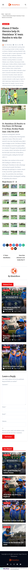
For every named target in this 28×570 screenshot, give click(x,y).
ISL (12, 70)
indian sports (11, 66)
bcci (24, 47)
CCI (4, 49)
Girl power (5, 53)
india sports (6, 64)
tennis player (19, 85)
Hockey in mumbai (17, 59)
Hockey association (18, 57)
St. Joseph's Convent (14, 83)
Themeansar (14, 556)
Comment (5, 384)
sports (18, 79)
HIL (25, 53)
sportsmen (8, 81)
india (23, 62)
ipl (10, 70)
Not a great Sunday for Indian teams (11, 308)
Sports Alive (6, 24)
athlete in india (7, 47)
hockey (4, 55)
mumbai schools (13, 74)
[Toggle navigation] (3, 5)
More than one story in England (11, 337)
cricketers (5, 51)
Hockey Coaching (7, 59)
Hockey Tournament (15, 62)
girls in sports (12, 53)
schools (5, 79)
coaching (8, 49)
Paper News (22, 554)
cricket (13, 49)
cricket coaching (19, 49)
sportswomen (15, 81)
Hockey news (6, 62)
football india (22, 51)
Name (4, 407)
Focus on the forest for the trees (13, 543)
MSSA (15, 70)
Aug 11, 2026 (17, 311)
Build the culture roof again (13, 366)
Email (4, 414)
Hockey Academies (12, 55)
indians (8, 68)
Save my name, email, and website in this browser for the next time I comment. (13, 431)
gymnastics (20, 53)
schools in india (12, 79)
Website (4, 421)
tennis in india (11, 85)
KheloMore (9, 45)
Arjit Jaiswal (8, 311)
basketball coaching (17, 47)
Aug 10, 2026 (17, 368)
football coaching (13, 51)
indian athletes (14, 64)
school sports (20, 77)
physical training (11, 77)
